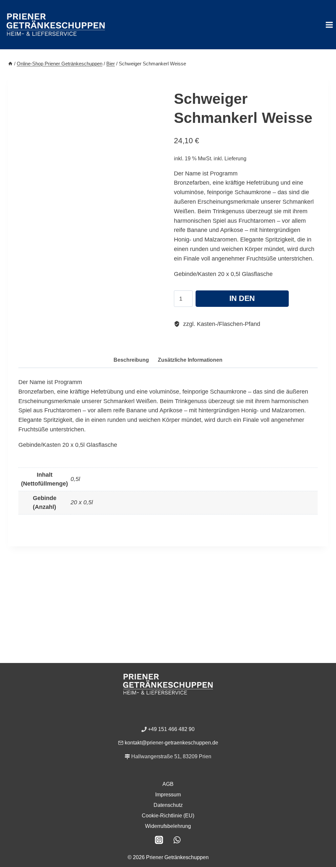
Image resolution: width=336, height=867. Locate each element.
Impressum (168, 794)
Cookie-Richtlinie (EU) (168, 815)
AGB (168, 784)
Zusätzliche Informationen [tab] (190, 360)
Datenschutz (168, 805)
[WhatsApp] (177, 840)
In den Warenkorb (242, 300)
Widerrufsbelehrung (168, 826)
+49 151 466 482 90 (171, 729)
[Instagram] (159, 840)
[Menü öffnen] (329, 25)
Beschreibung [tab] (131, 360)
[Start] (10, 63)
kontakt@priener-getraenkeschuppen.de (171, 742)
